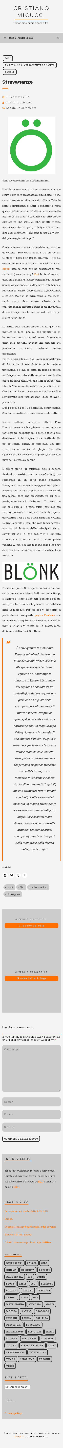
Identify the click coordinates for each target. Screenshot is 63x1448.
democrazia (14, 1276)
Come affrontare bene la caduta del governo (30, 1226)
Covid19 (44, 1270)
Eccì (8, 58)
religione (35, 1331)
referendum (15, 1331)
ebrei (22, 1283)
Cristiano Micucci (19, 102)
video (10, 1366)
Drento (19, 1436)
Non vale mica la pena (18, 1234)
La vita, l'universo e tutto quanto (30, 65)
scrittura (29, 1338)
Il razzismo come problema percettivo (28, 1242)
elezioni (47, 1283)
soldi (52, 1345)
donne (41, 1276)
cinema (11, 1270)
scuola (11, 1345)
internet (43, 1290)
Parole (9, 72)
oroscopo (42, 1311)
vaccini (44, 1359)
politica (42, 1318)
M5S (35, 1297)
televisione (37, 1352)
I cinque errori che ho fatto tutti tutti (26, 1211)
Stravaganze (14, 894)
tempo (10, 1359)
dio (30, 1276)
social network (32, 1345)
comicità (27, 1270)
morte (50, 1304)
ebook (10, 1283)
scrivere (47, 1338)
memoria (34, 1304)
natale (26, 1311)
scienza (11, 1338)
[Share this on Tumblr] (18, 875)
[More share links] (24, 875)
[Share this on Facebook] (5, 875)
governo (12, 1290)
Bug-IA (9, 1218)
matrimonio (15, 1304)
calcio (32, 1263)
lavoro (11, 1297)
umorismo (27, 1359)
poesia (26, 1318)
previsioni (14, 1324)
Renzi (50, 1331)
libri (22, 887)
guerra (28, 1290)
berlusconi (14, 1263)
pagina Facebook (45, 615)
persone (11, 1318)
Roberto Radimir (39, 887)
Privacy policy (13, 1413)
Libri (16, 1187)
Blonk (6, 268)
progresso (33, 1324)
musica (11, 1311)
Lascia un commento (21, 107)
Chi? (41, 1181)
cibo (44, 1263)
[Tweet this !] (11, 875)
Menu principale (21, 37)
